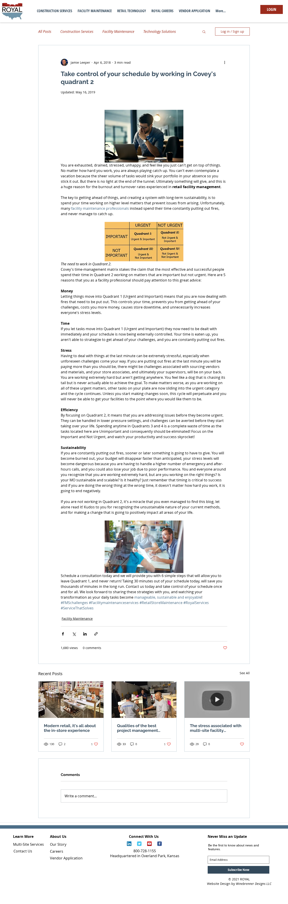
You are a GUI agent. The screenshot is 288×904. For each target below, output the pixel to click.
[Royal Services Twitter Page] (139, 843)
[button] (204, 31)
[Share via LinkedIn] (85, 634)
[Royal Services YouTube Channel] (149, 843)
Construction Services (76, 31)
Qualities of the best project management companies (137, 728)
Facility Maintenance (118, 31)
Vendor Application (66, 858)
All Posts (44, 31)
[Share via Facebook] (63, 634)
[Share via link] (96, 634)
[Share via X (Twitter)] (74, 634)
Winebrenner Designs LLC (253, 883)
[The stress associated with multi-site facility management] (217, 699)
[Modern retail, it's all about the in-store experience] (71, 699)
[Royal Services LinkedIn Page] (129, 843)
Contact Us (23, 851)
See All (245, 673)
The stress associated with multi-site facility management (215, 728)
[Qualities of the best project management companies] (144, 699)
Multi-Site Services (28, 844)
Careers (56, 851)
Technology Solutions (159, 31)
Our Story (58, 844)
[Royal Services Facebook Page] (159, 843)
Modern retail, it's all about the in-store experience (70, 728)
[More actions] (224, 62)
